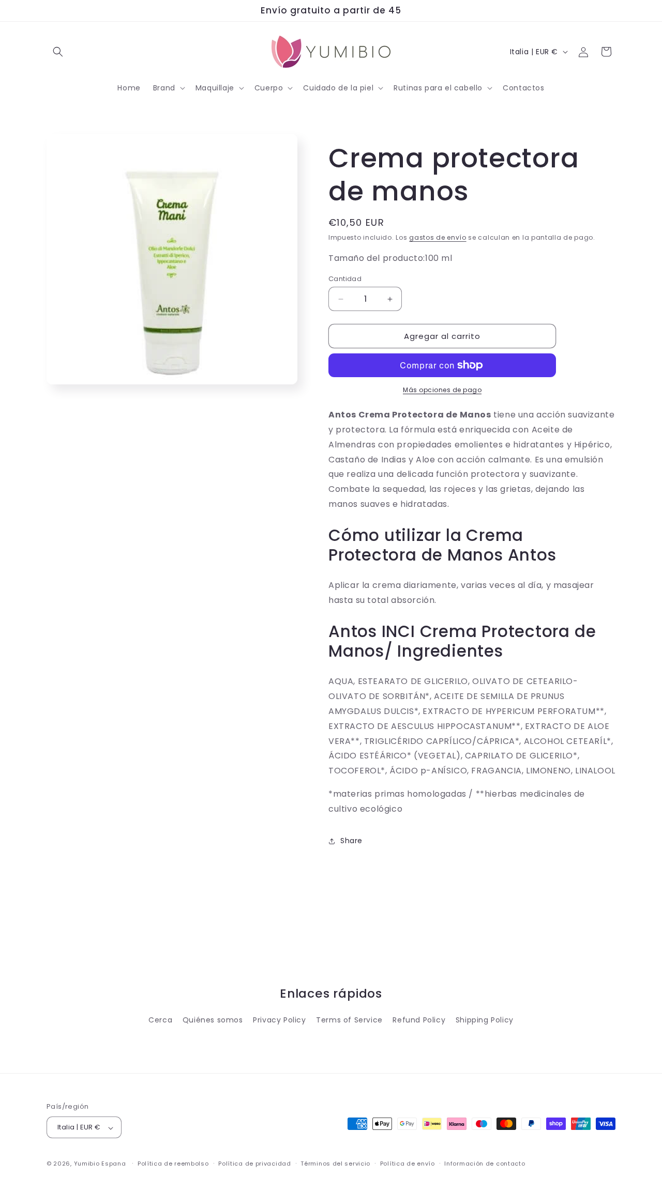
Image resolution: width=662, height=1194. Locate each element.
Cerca (160, 1020)
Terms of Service (349, 1020)
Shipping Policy (485, 1020)
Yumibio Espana (100, 1164)
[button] (168, 88)
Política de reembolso (173, 1163)
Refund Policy (419, 1020)
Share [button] (351, 840)
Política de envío (407, 1163)
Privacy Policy (279, 1020)
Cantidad (345, 279)
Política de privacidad (254, 1163)
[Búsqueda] (58, 51)
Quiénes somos (213, 1020)
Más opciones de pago (442, 389)
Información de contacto (484, 1163)
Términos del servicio (335, 1163)
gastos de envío (438, 237)
